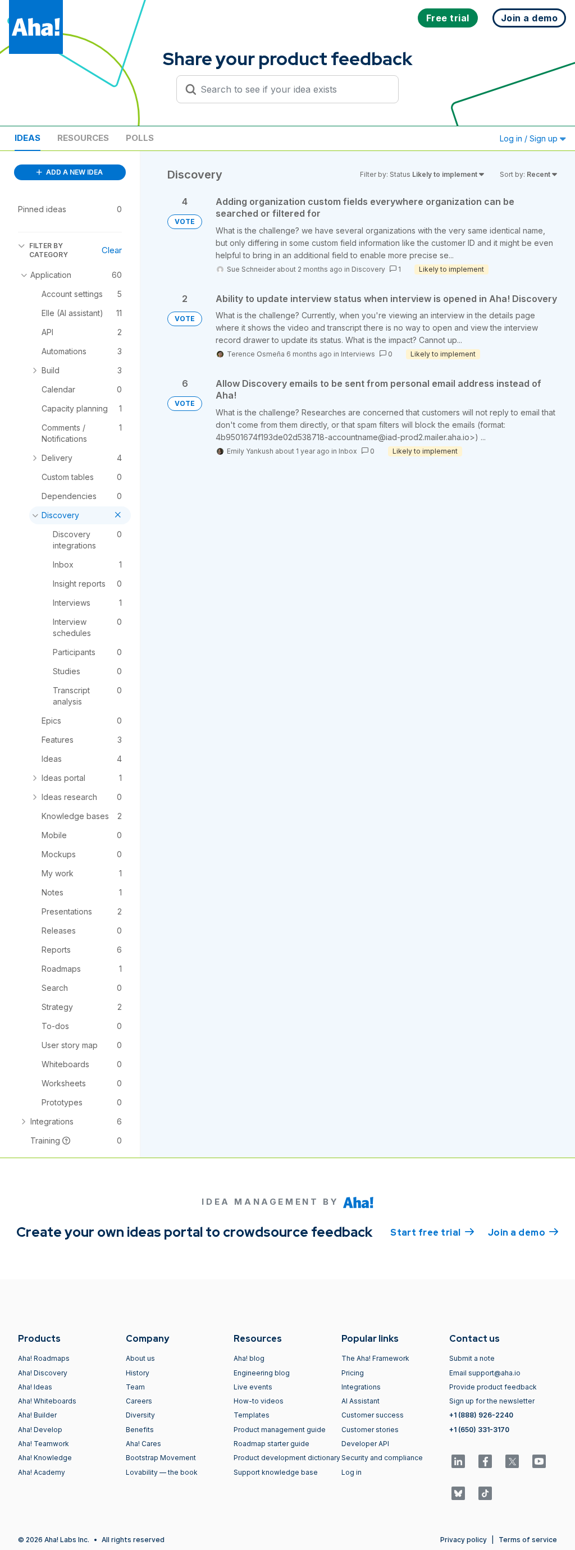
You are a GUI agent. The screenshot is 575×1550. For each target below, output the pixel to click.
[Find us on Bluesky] (458, 1493)
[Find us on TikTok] (485, 1493)
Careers (139, 1401)
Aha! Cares (143, 1443)
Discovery (368, 269)
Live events (253, 1387)
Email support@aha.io (485, 1373)
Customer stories (370, 1429)
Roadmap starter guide (271, 1443)
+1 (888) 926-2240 (481, 1415)
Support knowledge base (276, 1472)
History (137, 1373)
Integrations (361, 1387)
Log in (351, 1472)
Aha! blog (249, 1358)
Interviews (358, 354)
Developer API (365, 1443)
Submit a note (472, 1358)
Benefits (140, 1429)
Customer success (372, 1415)
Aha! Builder (37, 1415)
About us (140, 1358)
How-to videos (259, 1401)
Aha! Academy (41, 1472)
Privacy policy (463, 1539)
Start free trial (432, 1232)
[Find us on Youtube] (539, 1461)
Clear (112, 250)
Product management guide (280, 1429)
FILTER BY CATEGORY (48, 250)
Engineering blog (262, 1373)
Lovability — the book (162, 1472)
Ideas (27, 137)
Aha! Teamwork (43, 1443)
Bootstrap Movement (161, 1457)
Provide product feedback (493, 1387)
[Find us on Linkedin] (458, 1461)
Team (135, 1387)
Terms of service (528, 1539)
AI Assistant (360, 1401)
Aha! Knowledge (45, 1457)
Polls (140, 137)
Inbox (348, 451)
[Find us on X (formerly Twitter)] (512, 1461)
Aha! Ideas (35, 1387)
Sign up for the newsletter (492, 1401)
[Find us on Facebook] (485, 1461)
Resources (83, 137)
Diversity (140, 1415)
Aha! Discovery (42, 1373)
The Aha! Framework (375, 1358)
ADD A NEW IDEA (73, 172)
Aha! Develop (40, 1429)
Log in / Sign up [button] (530, 138)
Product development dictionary (287, 1457)
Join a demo (523, 1232)
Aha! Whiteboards (47, 1401)
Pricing (352, 1373)
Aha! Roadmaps (44, 1358)
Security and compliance (382, 1457)
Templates (252, 1415)
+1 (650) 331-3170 (479, 1429)
